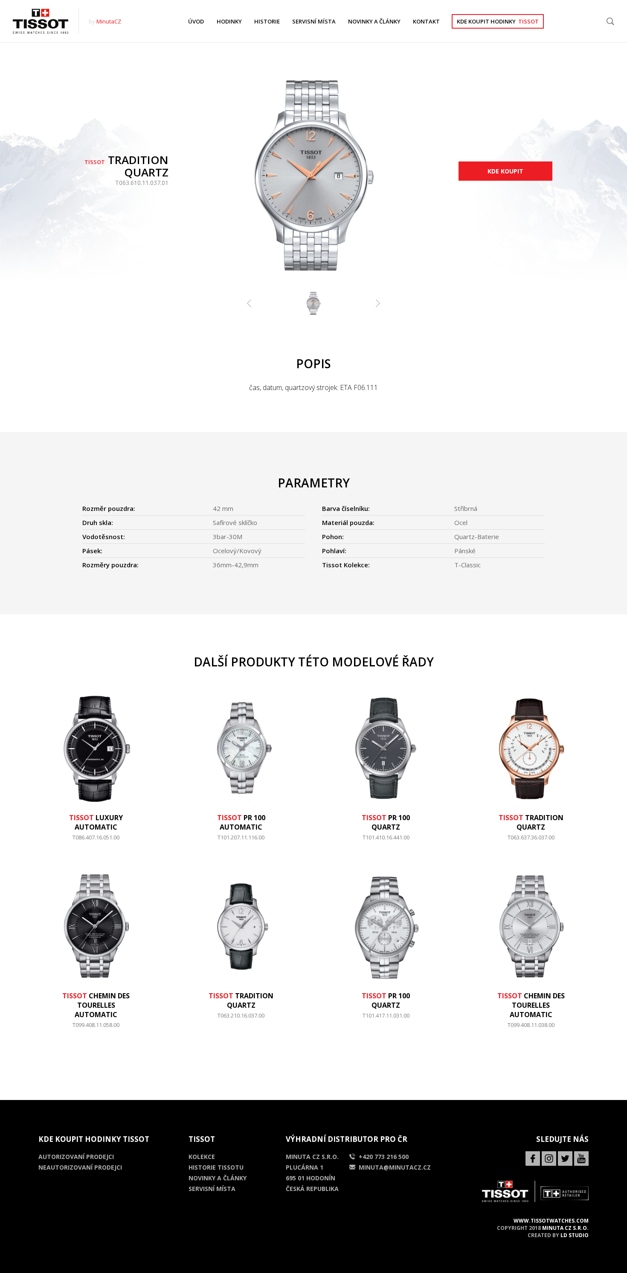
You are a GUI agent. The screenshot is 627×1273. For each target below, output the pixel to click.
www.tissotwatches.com (551, 1220)
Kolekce (202, 1157)
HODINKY (229, 21)
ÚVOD (196, 21)
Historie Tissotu (216, 1167)
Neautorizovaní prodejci (80, 1167)
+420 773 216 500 (384, 1157)
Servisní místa (212, 1189)
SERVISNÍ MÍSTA (314, 21)
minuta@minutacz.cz (395, 1167)
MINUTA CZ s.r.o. (565, 1228)
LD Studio (574, 1235)
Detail (96, 841)
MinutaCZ (108, 21)
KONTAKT (426, 21)
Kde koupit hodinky (498, 21)
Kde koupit (505, 171)
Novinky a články (218, 1178)
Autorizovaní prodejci (76, 1157)
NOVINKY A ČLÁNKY (374, 21)
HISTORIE (267, 21)
